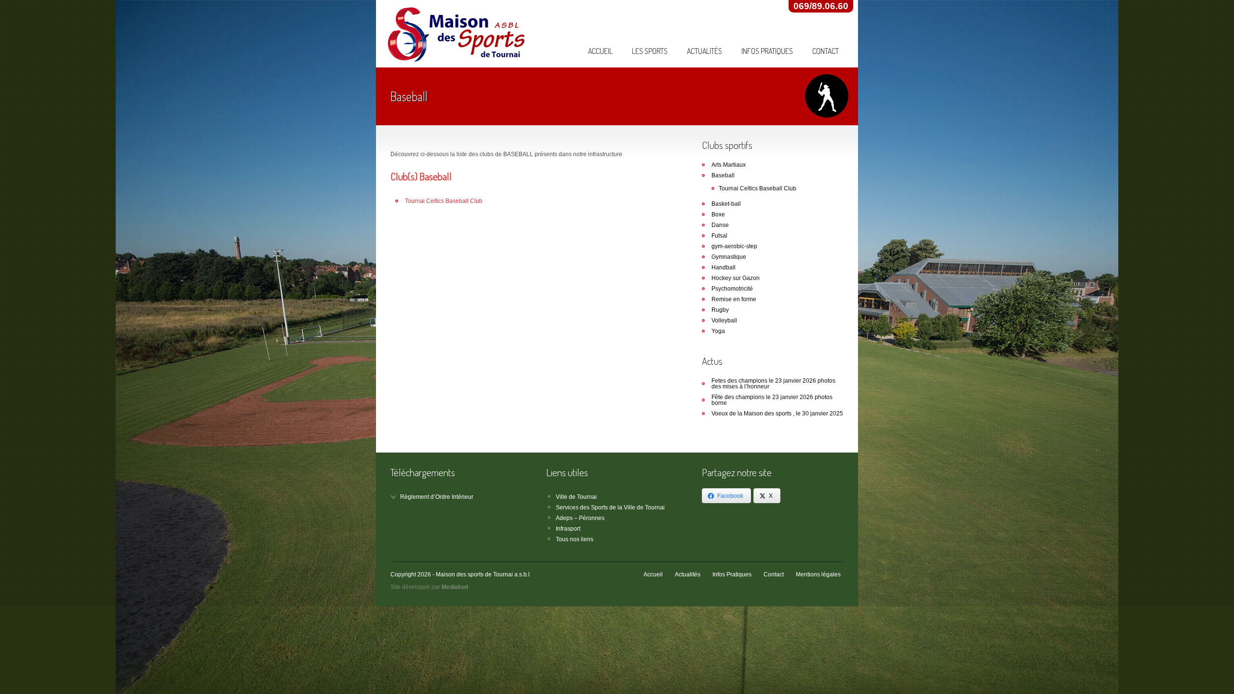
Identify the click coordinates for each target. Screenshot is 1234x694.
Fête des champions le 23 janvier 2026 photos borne (771, 400)
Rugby (720, 310)
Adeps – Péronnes (580, 518)
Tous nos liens (574, 539)
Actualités (704, 51)
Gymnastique (728, 257)
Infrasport (568, 529)
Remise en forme (733, 299)
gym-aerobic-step (734, 246)
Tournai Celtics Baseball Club (444, 201)
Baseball (723, 175)
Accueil (600, 51)
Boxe (718, 214)
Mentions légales (818, 574)
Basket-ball (726, 204)
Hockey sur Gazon (735, 278)
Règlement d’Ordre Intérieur (436, 497)
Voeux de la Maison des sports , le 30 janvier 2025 (777, 413)
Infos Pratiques (767, 51)
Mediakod (455, 587)
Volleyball (724, 320)
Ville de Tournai (576, 497)
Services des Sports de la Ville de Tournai (610, 507)
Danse (720, 225)
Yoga (718, 331)
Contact (825, 51)
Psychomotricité (732, 289)
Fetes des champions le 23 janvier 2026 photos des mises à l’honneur (773, 383)
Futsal (719, 236)
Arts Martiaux (728, 165)
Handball (723, 267)
